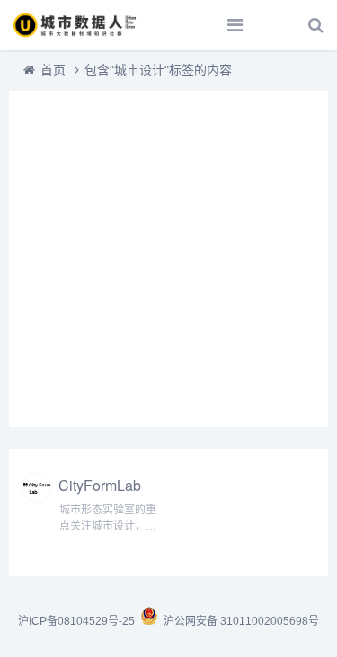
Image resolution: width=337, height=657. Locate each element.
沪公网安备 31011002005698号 (238, 621)
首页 (53, 70)
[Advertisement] (168, 259)
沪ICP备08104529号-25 (77, 621)
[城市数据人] (76, 25)
